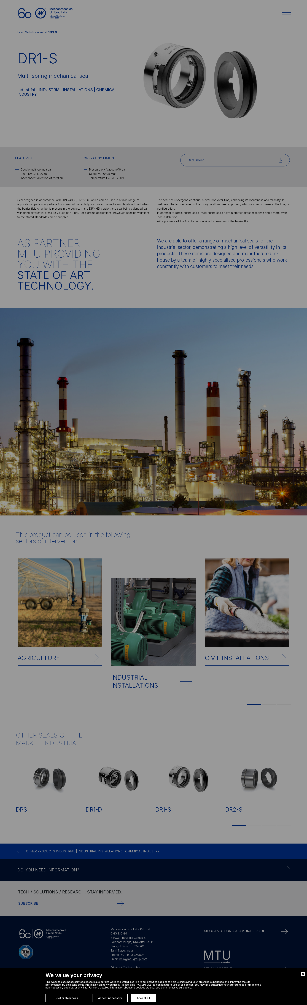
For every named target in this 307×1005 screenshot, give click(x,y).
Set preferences (67, 997)
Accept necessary (110, 997)
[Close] (303, 974)
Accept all (143, 997)
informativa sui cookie (178, 987)
